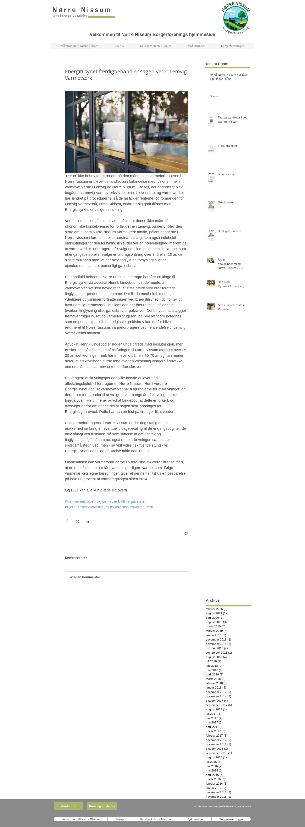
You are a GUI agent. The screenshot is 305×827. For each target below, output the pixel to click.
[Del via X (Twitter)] (77, 521)
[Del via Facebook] (67, 521)
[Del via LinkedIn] (87, 521)
